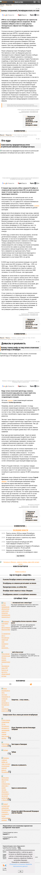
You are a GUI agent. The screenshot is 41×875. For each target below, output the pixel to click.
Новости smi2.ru (20, 571)
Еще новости (20, 556)
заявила (10, 400)
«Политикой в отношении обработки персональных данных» (20, 865)
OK (20, 871)
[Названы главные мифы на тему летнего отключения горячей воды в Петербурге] (6, 765)
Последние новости (20, 530)
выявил (36, 205)
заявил (4, 481)
